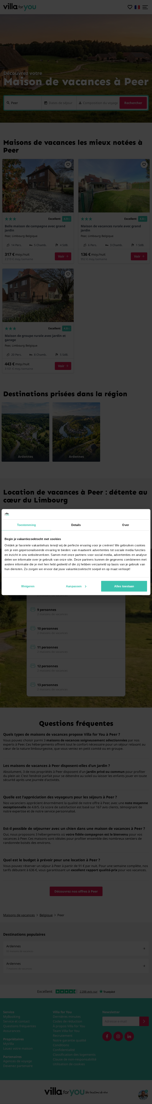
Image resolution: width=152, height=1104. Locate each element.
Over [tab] (125, 525)
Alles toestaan (124, 586)
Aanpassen (74, 586)
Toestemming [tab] (26, 525)
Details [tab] (76, 525)
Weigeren (27, 586)
